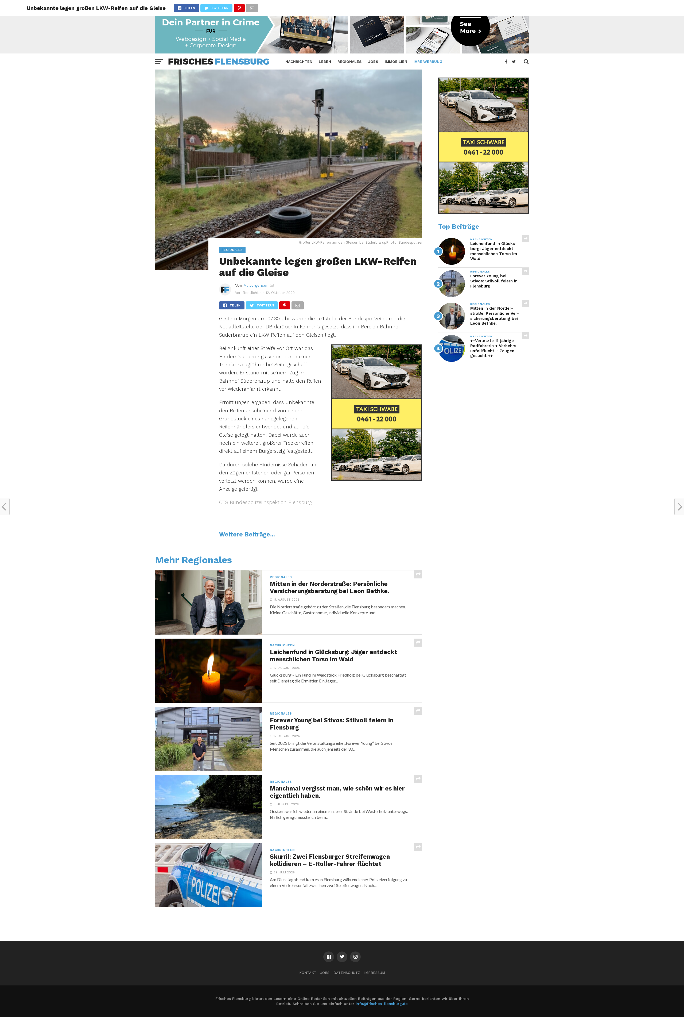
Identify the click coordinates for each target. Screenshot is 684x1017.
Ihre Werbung (428, 61)
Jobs (373, 61)
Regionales (349, 61)
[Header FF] (342, 51)
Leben (325, 61)
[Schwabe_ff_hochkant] (376, 479)
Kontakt (307, 973)
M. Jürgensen (256, 285)
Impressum (374, 973)
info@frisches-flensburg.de (382, 1003)
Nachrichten (298, 61)
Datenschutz (346, 973)
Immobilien (396, 61)
